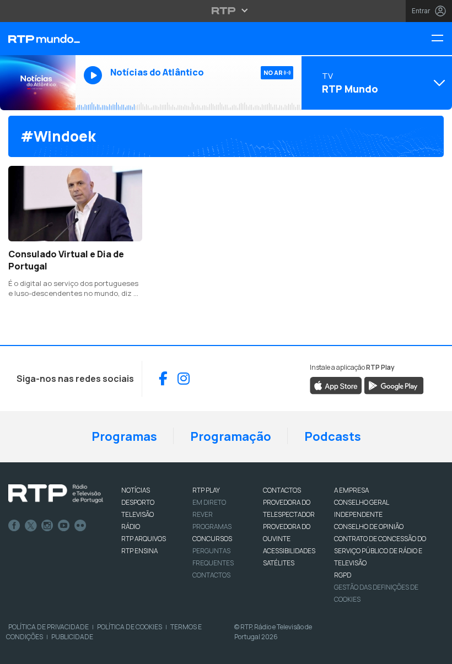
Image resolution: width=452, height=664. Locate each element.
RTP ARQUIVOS (143, 538)
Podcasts (332, 436)
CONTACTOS (282, 490)
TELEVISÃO (137, 514)
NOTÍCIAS (135, 490)
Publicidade (72, 636)
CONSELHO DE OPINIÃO (368, 526)
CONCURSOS (212, 538)
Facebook (14, 526)
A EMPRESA (351, 490)
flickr (80, 526)
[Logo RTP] (55, 493)
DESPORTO (137, 502)
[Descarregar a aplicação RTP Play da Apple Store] (336, 385)
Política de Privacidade (48, 626)
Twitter (31, 526)
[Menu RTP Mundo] (441, 39)
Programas (124, 436)
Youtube (64, 526)
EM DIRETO (209, 502)
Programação (230, 436)
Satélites (278, 563)
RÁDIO (130, 526)
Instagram (47, 526)
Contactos (211, 575)
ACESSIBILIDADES (289, 550)
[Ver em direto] (38, 82)
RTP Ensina (139, 550)
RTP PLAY (206, 490)
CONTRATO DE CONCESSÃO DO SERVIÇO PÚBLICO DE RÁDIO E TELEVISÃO (380, 551)
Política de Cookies (129, 626)
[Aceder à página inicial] (38, 38)
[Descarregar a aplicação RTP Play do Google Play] (394, 385)
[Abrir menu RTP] (226, 10)
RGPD (342, 575)
